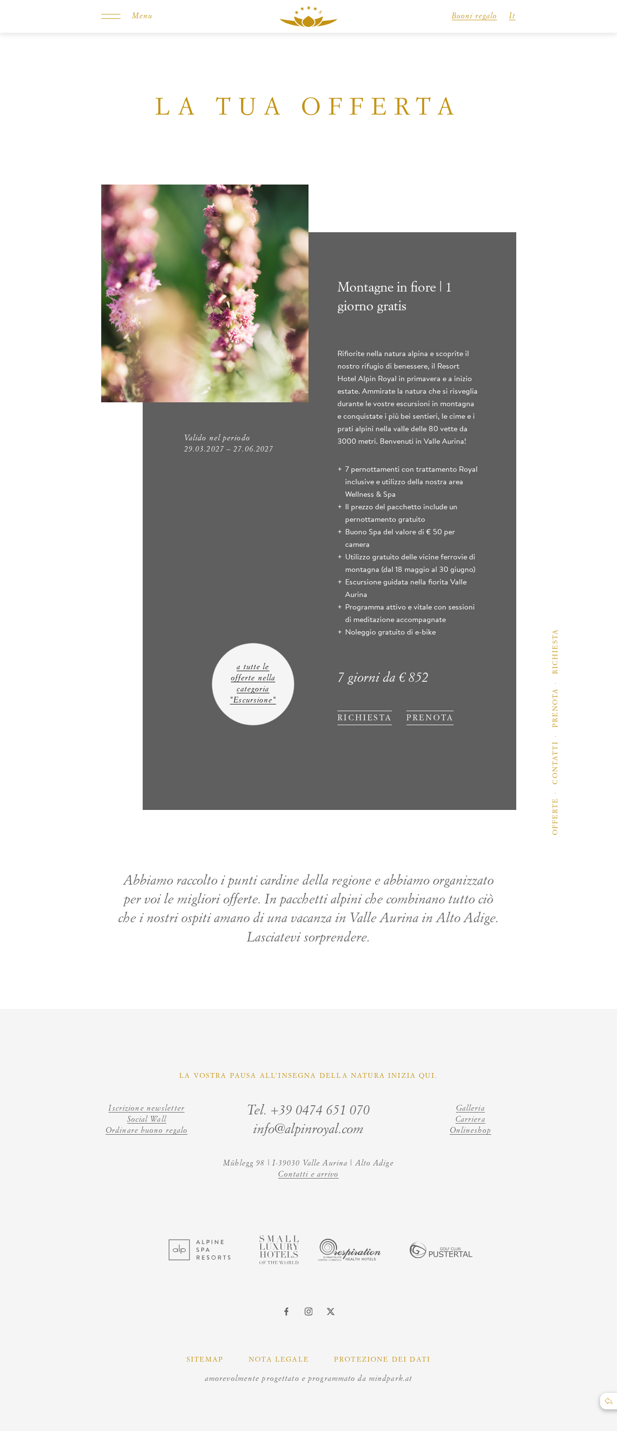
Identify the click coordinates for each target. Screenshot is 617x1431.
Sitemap (205, 1359)
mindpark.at (390, 1379)
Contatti (555, 762)
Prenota (555, 708)
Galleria (470, 1109)
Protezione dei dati (382, 1359)
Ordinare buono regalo (147, 1131)
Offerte (555, 816)
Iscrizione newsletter (146, 1109)
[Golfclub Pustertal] (441, 1255)
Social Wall (146, 1120)
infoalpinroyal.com (308, 1129)
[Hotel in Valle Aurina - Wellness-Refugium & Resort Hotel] (308, 16)
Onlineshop (470, 1131)
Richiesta (555, 652)
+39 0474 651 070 (320, 1110)
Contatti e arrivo (308, 1175)
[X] (331, 1311)
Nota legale (279, 1359)
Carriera (470, 1120)
